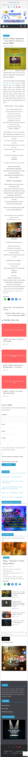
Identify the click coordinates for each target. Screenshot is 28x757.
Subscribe (5, 638)
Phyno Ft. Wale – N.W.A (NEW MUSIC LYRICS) (13, 308)
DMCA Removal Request (7, 711)
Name (4, 424)
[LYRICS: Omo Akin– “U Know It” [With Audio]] (14, 324)
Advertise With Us (6, 705)
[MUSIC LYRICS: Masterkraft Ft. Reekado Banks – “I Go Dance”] (14, 350)
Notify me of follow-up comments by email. (12, 456)
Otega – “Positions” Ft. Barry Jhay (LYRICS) (11, 476)
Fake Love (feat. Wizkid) (12, 83)
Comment (5, 414)
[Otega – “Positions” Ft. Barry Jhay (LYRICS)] (14, 548)
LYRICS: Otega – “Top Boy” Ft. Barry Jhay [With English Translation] (19, 593)
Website (4, 438)
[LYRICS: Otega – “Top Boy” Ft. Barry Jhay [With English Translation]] (6, 594)
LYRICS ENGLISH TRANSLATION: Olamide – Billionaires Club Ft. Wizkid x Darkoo (19, 604)
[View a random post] (24, 26)
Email (4, 431)
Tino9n (12, 45)
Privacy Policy (5, 708)
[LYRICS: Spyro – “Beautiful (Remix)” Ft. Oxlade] (6, 614)
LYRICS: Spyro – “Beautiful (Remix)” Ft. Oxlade (12, 492)
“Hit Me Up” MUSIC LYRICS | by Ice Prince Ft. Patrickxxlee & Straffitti (15, 314)
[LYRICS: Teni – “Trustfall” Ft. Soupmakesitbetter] (6, 622)
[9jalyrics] (3, 26)
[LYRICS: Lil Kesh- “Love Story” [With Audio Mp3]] (14, 376)
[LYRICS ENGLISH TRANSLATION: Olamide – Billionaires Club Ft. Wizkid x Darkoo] (6, 605)
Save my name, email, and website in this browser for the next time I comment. (13, 449)
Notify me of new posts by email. (10, 461)
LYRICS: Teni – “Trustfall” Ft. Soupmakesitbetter (12, 497)
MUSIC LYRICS (6, 35)
